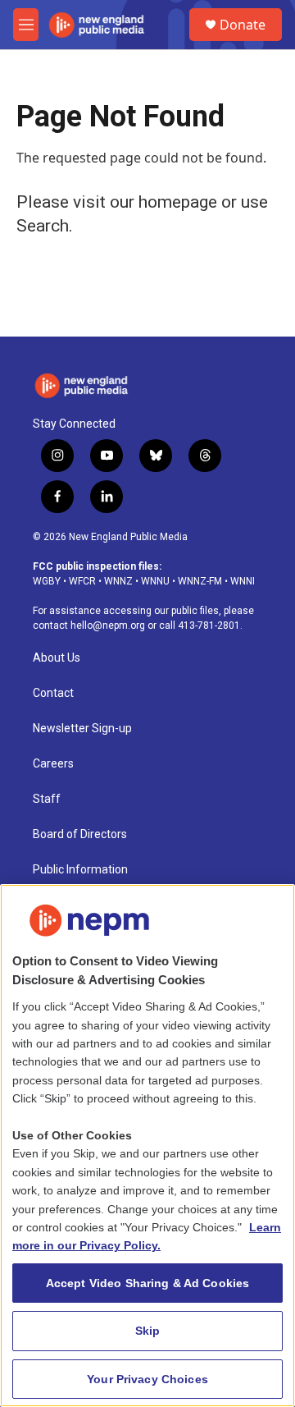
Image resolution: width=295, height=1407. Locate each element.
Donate (243, 24)
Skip (148, 1330)
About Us (56, 658)
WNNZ (118, 581)
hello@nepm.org (107, 625)
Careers (53, 764)
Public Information (80, 870)
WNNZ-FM (200, 581)
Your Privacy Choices (147, 1379)
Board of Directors (80, 834)
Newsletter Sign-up (82, 728)
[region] (147, 1145)
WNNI (242, 581)
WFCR (82, 581)
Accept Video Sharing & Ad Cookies (148, 1283)
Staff (47, 799)
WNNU (155, 581)
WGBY (47, 581)
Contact (53, 693)
